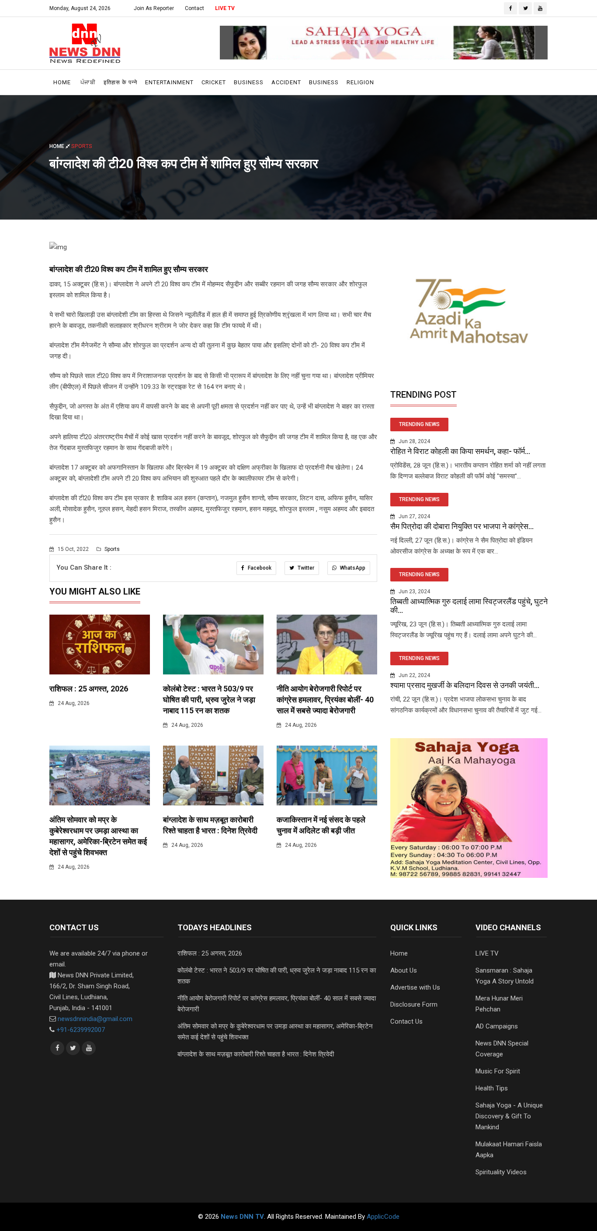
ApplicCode (383, 1217)
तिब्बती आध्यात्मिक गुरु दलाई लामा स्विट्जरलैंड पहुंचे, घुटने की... (469, 606)
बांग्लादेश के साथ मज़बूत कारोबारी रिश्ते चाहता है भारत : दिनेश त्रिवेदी (255, 1054)
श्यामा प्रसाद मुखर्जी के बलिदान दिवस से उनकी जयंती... (464, 685)
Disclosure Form (413, 1004)
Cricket (213, 82)
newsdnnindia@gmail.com (95, 1019)
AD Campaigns (497, 1026)
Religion (360, 82)
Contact (194, 8)
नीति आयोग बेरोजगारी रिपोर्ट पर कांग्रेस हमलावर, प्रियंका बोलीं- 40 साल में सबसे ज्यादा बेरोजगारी (325, 699)
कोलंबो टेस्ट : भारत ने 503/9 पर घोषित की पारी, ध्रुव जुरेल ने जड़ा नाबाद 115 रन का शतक (209, 699)
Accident (286, 82)
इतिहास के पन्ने (120, 82)
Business (249, 82)
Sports (111, 549)
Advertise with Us (415, 987)
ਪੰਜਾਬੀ (88, 82)
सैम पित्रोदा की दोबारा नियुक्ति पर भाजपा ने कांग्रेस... (462, 526)
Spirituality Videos (501, 1172)
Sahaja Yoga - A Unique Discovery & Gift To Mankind (509, 1116)
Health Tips (492, 1088)
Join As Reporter (154, 8)
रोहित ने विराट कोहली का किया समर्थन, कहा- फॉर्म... (460, 451)
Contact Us (406, 1021)
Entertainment (169, 82)
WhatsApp (352, 568)
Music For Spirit (498, 1071)
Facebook (258, 568)
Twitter (305, 568)
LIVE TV (225, 8)
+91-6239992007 (80, 1030)
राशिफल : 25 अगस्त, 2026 (88, 688)
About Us (403, 970)
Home (62, 82)
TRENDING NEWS (419, 424)
